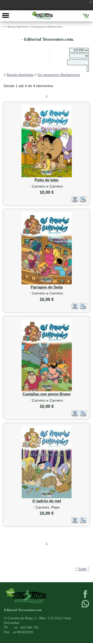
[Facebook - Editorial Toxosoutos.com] (85, 597)
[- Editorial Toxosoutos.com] (42, 15)
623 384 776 (25, 627)
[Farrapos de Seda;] (46, 283)
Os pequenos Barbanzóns (46, 26)
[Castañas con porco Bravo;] (46, 390)
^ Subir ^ (82, 569)
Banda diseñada (18, 26)
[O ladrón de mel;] (47, 497)
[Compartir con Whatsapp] (85, 607)
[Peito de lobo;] (46, 176)
